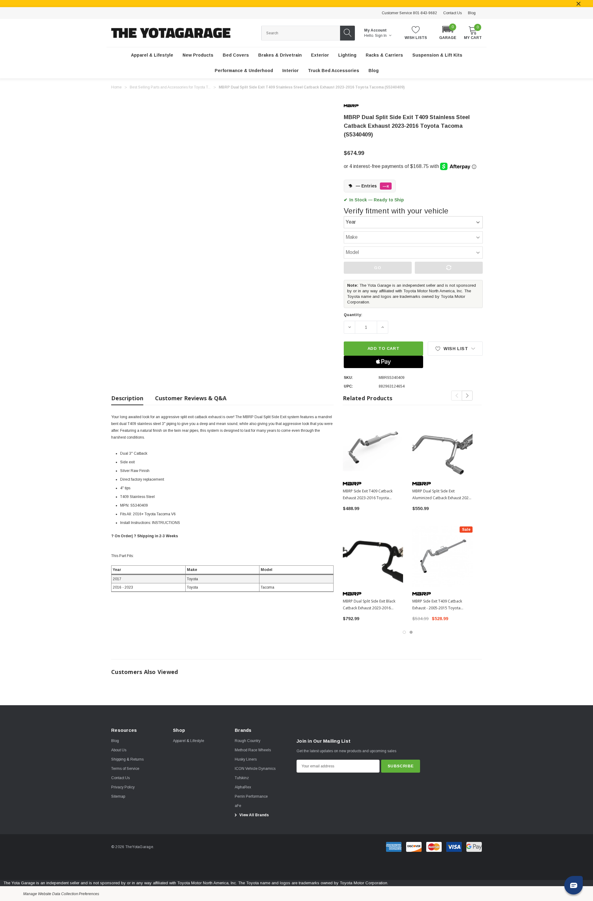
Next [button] (467, 396)
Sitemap (118, 796)
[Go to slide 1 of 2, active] (404, 632)
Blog (472, 13)
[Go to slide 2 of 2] (411, 632)
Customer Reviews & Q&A (190, 398)
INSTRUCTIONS (166, 523)
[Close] (578, 3)
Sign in (381, 35)
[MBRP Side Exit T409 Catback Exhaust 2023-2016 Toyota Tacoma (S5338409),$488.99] (373, 446)
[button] (447, 32)
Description (127, 398)
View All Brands (253, 815)
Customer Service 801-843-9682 (409, 13)
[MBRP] (356, 105)
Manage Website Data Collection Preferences (61, 894)
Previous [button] (456, 396)
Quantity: (353, 315)
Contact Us (452, 13)
